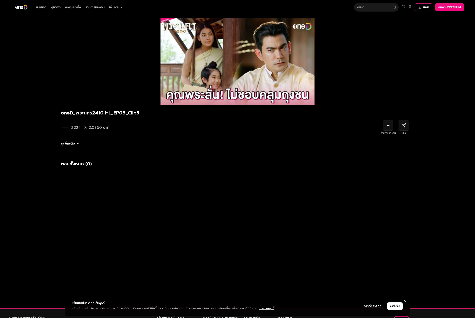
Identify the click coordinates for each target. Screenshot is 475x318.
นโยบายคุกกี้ (266, 308)
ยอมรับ (395, 306)
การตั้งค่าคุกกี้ (372, 306)
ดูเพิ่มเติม (68, 143)
